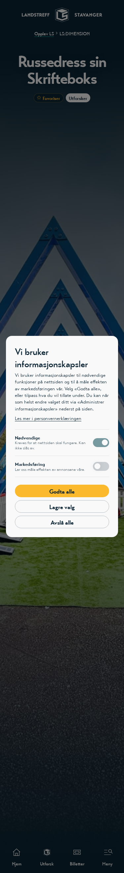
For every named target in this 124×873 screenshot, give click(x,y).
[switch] (101, 442)
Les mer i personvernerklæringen (48, 418)
